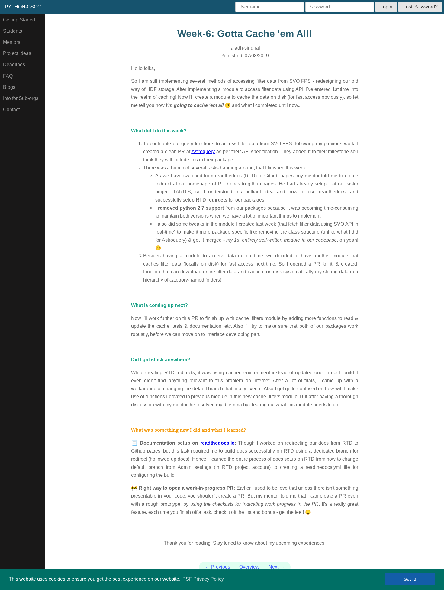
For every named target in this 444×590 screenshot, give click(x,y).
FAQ (8, 76)
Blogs (9, 87)
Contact (11, 109)
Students (12, 31)
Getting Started (19, 19)
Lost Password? (420, 6)
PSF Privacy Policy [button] (203, 579)
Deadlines (14, 64)
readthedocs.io (217, 443)
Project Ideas (17, 53)
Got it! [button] (410, 579)
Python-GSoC (23, 6)
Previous (217, 566)
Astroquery (203, 151)
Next (277, 566)
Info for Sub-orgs (20, 98)
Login (386, 6)
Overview (249, 566)
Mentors (11, 42)
